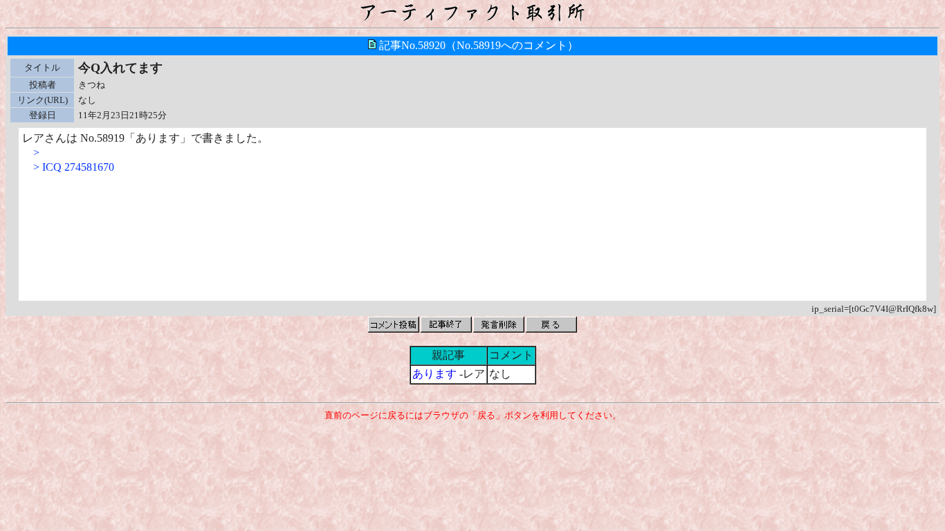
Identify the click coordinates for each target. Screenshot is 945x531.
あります (434, 374)
